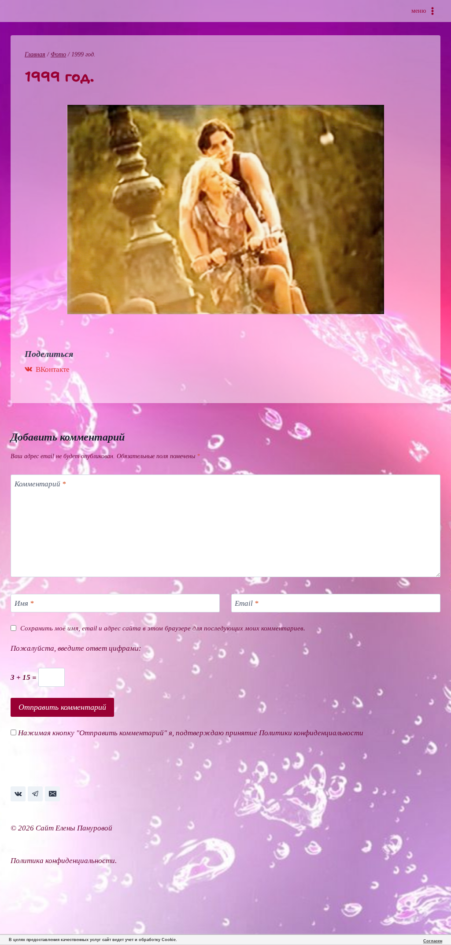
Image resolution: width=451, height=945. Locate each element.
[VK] (18, 793)
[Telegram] (35, 793)
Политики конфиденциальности (311, 733)
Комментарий (40, 484)
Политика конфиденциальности (63, 860)
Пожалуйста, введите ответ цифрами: (76, 648)
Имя (24, 603)
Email (247, 603)
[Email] (52, 793)
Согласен (432, 941)
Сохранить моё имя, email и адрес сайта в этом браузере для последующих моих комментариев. (162, 628)
